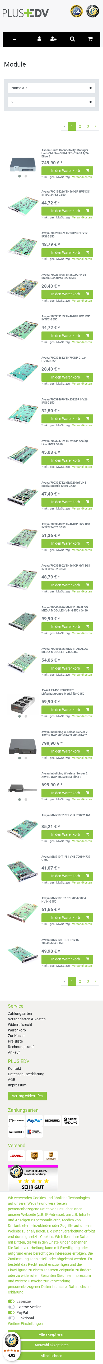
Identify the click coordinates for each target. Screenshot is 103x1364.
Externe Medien (28, 1307)
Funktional (25, 1318)
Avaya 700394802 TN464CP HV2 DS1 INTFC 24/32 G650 (65, 526)
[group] (23, 164)
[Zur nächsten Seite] (95, 126)
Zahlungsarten (20, 1013)
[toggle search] (72, 38)
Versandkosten (82, 177)
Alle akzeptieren (51, 1334)
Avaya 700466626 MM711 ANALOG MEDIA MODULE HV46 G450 (64, 650)
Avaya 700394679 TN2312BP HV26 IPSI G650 (64, 401)
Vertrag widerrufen (27, 1096)
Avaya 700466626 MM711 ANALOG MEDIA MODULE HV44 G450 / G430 (64, 609)
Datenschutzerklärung (26, 1074)
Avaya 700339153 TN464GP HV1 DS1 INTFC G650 (66, 318)
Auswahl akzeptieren (52, 1345)
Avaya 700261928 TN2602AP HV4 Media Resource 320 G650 (63, 276)
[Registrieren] (54, 39)
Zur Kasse (16, 1036)
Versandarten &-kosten (27, 1019)
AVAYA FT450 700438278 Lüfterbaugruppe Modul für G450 (62, 692)
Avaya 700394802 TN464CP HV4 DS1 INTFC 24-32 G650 (65, 567)
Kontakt (14, 1068)
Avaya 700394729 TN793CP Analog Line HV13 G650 (64, 443)
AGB (11, 1079)
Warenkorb (17, 1030)
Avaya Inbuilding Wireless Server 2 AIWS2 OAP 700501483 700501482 (64, 734)
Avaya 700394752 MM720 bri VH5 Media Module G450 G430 (63, 484)
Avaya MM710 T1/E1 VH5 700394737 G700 (65, 858)
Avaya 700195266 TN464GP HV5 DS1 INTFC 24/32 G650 (66, 193)
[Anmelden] (40, 39)
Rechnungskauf (21, 1047)
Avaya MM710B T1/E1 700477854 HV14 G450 (63, 900)
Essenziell (24, 1301)
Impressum (17, 1085)
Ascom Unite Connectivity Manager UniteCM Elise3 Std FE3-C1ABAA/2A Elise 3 (65, 153)
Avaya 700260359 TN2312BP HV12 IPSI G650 (64, 235)
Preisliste (15, 1041)
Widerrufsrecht (20, 1024)
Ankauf (14, 1052)
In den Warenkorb (65, 171)
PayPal (22, 1312)
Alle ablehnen (51, 1356)
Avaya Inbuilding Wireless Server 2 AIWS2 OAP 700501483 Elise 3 (64, 775)
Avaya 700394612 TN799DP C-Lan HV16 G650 (63, 359)
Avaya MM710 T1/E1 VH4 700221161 (65, 815)
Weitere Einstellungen (25, 1323)
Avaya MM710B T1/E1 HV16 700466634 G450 (60, 941)
